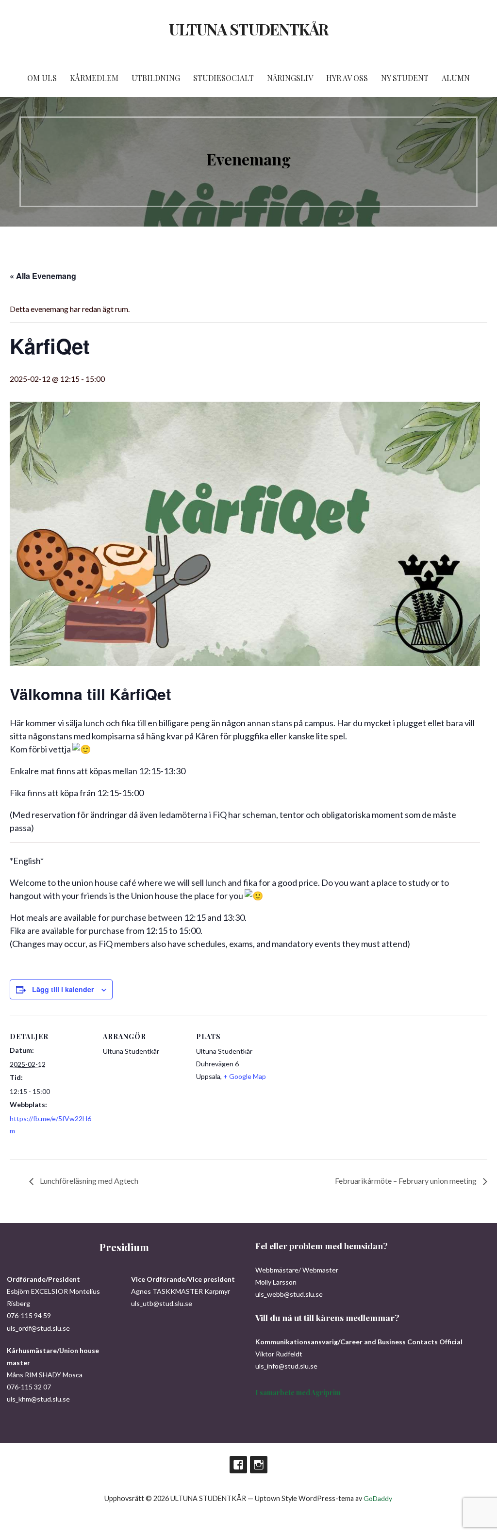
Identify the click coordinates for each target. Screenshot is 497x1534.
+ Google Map (244, 1076)
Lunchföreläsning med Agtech (88, 1180)
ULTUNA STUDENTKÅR (248, 28)
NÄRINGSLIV (290, 78)
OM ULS (42, 78)
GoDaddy (378, 1498)
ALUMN (456, 78)
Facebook (238, 1464)
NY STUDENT (405, 78)
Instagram (258, 1464)
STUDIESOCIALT (223, 78)
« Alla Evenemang (43, 275)
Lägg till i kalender (63, 989)
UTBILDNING (156, 78)
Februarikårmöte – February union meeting (406, 1180)
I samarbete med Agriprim (298, 1392)
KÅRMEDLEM (94, 78)
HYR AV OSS (347, 78)
